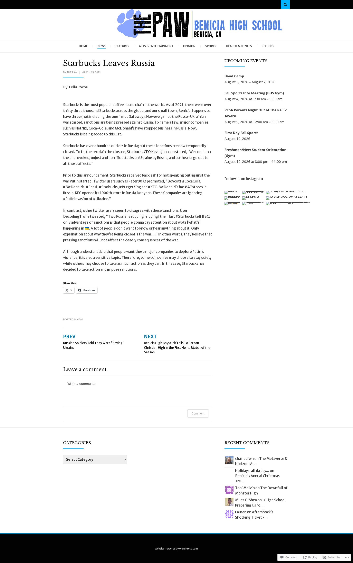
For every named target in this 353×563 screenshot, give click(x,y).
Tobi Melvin (245, 488)
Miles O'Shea (246, 500)
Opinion (189, 46)
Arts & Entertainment (156, 46)
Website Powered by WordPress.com (176, 548)
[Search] (285, 4)
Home (83, 46)
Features (122, 46)
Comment (198, 413)
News (101, 46)
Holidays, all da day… (252, 470)
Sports (210, 46)
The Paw (72, 72)
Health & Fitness (239, 46)
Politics (268, 46)
